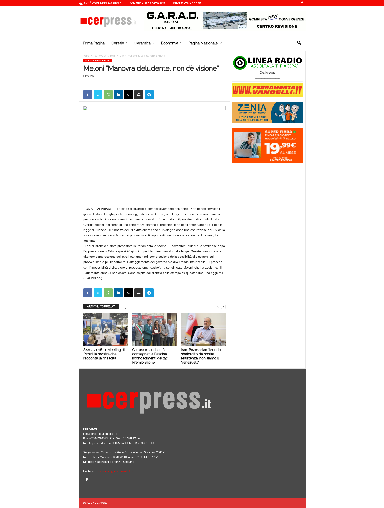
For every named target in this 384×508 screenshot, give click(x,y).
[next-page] (223, 306)
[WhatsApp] (108, 94)
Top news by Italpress (104, 55)
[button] (299, 43)
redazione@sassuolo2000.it (116, 471)
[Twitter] (98, 94)
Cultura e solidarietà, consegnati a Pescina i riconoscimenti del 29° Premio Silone (150, 356)
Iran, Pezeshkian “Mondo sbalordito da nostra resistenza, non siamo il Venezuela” (201, 356)
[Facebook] (302, 3)
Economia (169, 43)
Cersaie (117, 43)
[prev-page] (218, 306)
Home (86, 55)
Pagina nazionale (203, 43)
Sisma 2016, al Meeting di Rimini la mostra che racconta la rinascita (104, 354)
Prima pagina (94, 43)
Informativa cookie (187, 3)
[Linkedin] (118, 94)
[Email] (128, 94)
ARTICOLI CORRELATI (101, 306)
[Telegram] (149, 94)
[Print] (138, 94)
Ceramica (142, 43)
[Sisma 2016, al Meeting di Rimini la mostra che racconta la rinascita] (105, 329)
